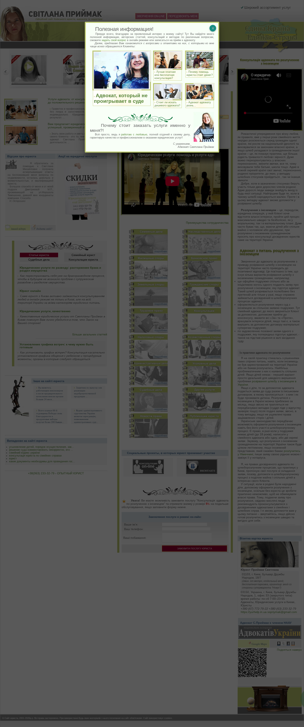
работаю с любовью (134, 134)
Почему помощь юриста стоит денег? (200, 73)
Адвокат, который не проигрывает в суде (120, 98)
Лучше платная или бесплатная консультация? (165, 75)
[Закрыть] (212, 28)
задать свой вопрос (114, 40)
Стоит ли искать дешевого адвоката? (167, 104)
